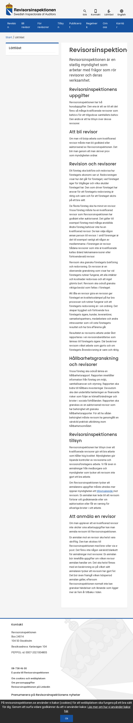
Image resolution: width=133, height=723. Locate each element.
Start (9, 37)
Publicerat (75, 25)
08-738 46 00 (19, 668)
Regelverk (91, 25)
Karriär (120, 25)
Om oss (105, 25)
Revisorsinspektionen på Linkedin (30, 686)
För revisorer (43, 25)
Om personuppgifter (23, 682)
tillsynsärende (105, 491)
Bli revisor (25, 25)
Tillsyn (61, 25)
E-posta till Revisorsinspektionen (30, 672)
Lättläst (15, 48)
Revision (11, 25)
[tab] (85, 12)
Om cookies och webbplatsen (28, 678)
